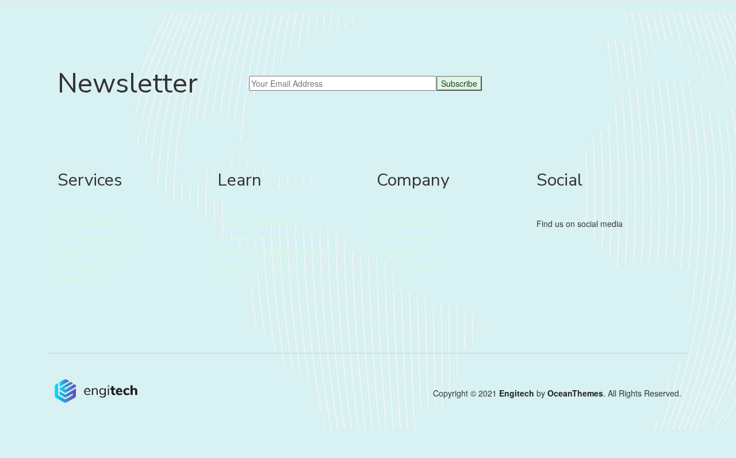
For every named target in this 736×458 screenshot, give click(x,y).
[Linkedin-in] (577, 255)
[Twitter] (540, 255)
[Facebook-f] (559, 255)
